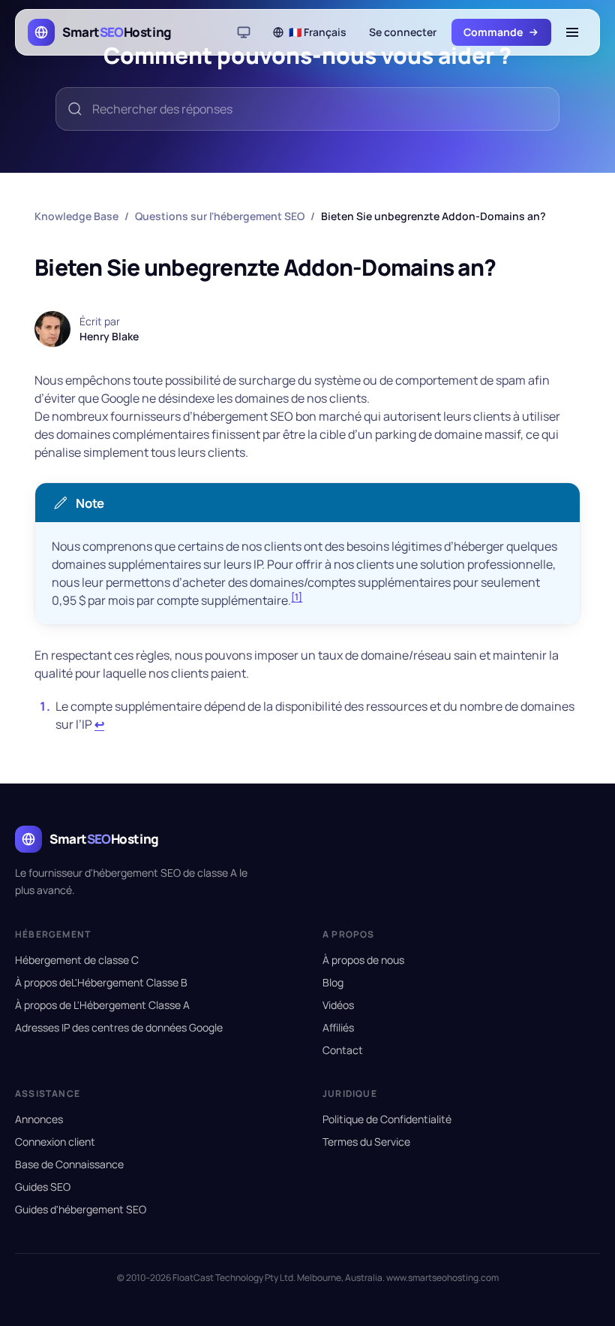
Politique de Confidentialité (387, 1119)
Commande (493, 32)
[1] (296, 597)
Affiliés (338, 1027)
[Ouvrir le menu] (572, 32)
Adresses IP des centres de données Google (119, 1027)
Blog (333, 982)
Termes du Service (366, 1141)
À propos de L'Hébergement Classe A (102, 1005)
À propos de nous (363, 960)
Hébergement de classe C (77, 960)
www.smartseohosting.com (442, 1277)
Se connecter (402, 32)
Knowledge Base (76, 216)
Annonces (39, 1119)
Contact (342, 1050)
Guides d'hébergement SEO (80, 1209)
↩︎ (99, 724)
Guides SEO (42, 1187)
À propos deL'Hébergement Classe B (101, 982)
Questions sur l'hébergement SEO (219, 216)
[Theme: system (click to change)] (244, 32)
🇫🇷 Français (317, 32)
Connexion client (55, 1141)
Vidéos (338, 1005)
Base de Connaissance (69, 1164)
